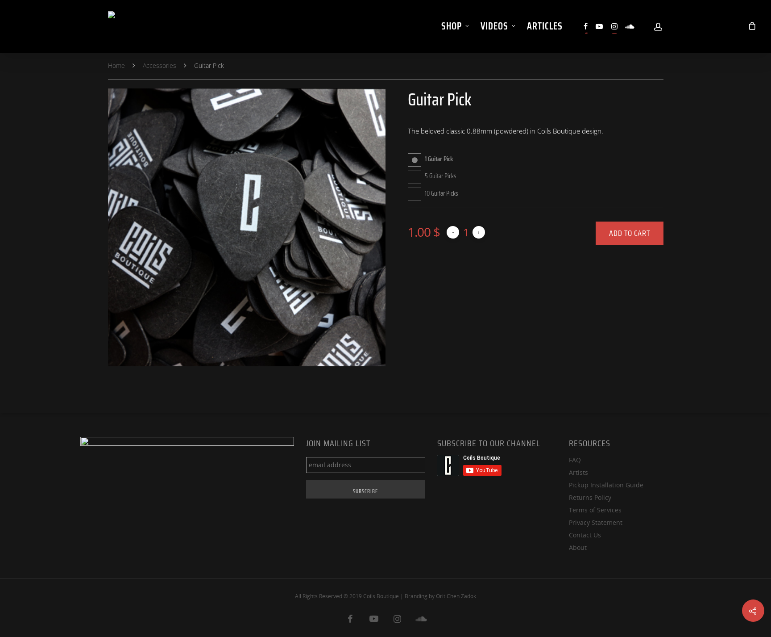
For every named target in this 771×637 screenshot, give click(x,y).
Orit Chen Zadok (456, 596)
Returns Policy (590, 497)
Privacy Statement (595, 522)
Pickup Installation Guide (606, 485)
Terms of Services (595, 510)
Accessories (159, 65)
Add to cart (629, 233)
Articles (545, 26)
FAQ (575, 460)
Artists (578, 472)
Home (116, 65)
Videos (494, 26)
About (578, 547)
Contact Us (585, 535)
